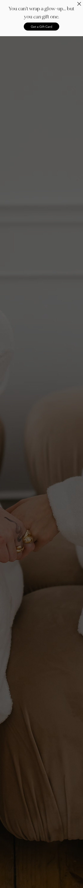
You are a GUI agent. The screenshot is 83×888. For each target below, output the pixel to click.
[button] (79, 4)
